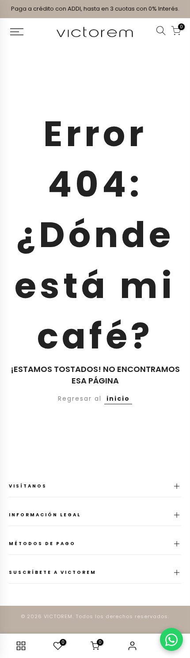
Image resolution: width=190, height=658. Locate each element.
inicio (118, 398)
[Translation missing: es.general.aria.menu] (26, 31)
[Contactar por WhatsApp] (171, 639)
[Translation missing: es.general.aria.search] (160, 32)
